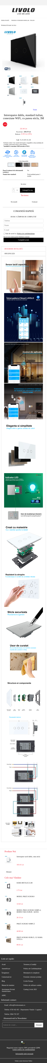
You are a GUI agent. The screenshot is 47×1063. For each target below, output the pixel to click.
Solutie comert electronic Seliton (23, 1061)
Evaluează (34, 202)
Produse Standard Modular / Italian (22, 20)
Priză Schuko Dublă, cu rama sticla (29, 938)
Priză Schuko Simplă (26, 924)
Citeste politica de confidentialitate (24, 1050)
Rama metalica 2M (24, 883)
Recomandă (14, 202)
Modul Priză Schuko (25, 896)
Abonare (9, 872)
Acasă (3, 964)
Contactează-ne (6, 977)
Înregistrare (5, 973)
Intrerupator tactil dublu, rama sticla (28, 857)
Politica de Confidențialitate (33, 969)
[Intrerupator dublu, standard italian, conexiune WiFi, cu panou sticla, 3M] (23, 71)
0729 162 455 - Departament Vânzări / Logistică (26, 1010)
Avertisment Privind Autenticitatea (8, 990)
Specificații (9, 253)
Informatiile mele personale (24, 1054)
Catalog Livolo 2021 (30, 989)
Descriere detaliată (13, 249)
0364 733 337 (14, 1014)
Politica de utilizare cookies (32, 985)
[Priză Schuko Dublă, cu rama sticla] (9, 941)
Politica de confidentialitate (26, 233)
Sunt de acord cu (20, 233)
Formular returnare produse (32, 977)
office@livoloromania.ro (17, 1005)
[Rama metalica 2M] (9, 886)
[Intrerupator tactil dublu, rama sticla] (9, 860)
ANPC (4, 995)
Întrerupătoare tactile (8, 25)
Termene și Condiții (30, 964)
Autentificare (6, 969)
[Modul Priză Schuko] (9, 900)
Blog (3, 981)
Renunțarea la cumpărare (31, 973)
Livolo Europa (28, 981)
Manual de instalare (8, 985)
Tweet (35, 110)
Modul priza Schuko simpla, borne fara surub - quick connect (29, 911)
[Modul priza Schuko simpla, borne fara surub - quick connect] (9, 913)
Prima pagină (5, 20)
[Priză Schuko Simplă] (9, 927)
